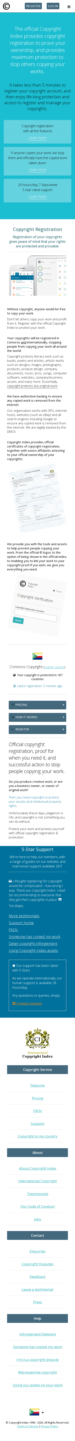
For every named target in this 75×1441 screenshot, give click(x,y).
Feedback (37, 1276)
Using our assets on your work (37, 1385)
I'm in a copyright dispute (37, 1359)
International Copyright (37, 1180)
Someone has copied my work (34, 936)
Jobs (37, 1219)
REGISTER (33, 6)
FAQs (13, 929)
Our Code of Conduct (37, 1206)
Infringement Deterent (37, 1334)
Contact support (29, 1003)
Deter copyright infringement (33, 943)
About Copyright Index (37, 1168)
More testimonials (24, 915)
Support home (21, 922)
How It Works (26, 717)
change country (54, 667)
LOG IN (53, 6)
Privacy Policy (49, 1426)
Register (22, 729)
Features (37, 1085)
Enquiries (37, 1251)
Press (37, 1302)
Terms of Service (27, 1426)
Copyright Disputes (37, 1264)
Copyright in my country (38, 1136)
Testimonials (37, 1193)
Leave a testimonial (38, 1289)
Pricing (21, 705)
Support (37, 1123)
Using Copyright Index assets (33, 950)
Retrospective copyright (37, 1372)
